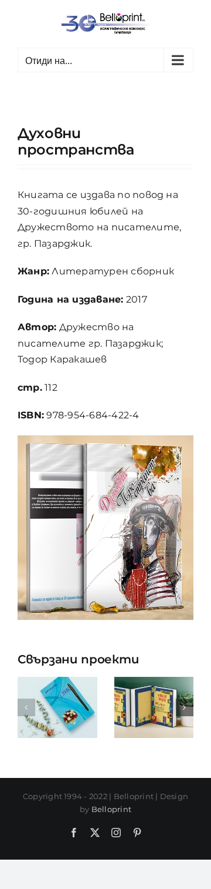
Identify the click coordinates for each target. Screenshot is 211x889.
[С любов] (57, 682)
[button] (26, 707)
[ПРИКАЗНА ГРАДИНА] (154, 682)
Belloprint (111, 809)
